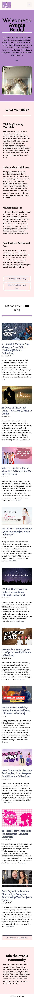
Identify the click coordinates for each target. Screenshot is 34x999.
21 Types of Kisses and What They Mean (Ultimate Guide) (17, 410)
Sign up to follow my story (17, 286)
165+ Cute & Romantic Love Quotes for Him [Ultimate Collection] (17, 531)
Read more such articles (17, 938)
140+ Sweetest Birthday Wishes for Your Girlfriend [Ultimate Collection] (16, 710)
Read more (26, 440)
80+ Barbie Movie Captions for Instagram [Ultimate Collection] (16, 833)
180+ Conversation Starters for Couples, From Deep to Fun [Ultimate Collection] (17, 773)
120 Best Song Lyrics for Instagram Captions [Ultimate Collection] (15, 592)
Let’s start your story (17, 278)
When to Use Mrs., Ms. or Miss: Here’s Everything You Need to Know (17, 471)
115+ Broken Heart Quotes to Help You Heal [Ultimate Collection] (16, 652)
